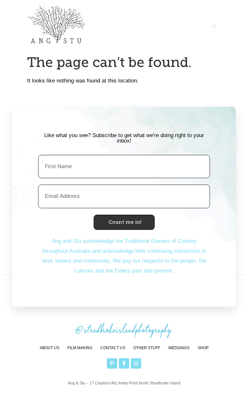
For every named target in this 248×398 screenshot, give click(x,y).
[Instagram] (136, 363)
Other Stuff (146, 348)
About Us (49, 348)
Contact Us (112, 348)
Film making (79, 348)
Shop (203, 348)
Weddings (179, 348)
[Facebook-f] (124, 363)
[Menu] (214, 26)
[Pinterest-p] (112, 363)
